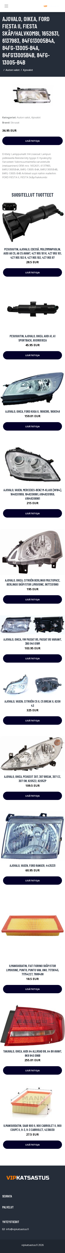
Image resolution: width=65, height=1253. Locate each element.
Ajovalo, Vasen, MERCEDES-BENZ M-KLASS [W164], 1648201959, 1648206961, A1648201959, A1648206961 (32, 494)
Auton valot (13, 70)
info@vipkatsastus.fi (17, 1229)
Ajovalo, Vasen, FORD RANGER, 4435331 (32, 865)
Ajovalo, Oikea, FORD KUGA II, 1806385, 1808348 (32, 411)
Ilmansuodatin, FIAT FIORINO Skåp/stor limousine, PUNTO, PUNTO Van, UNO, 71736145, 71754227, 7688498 (32, 970)
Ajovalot (28, 70)
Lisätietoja (32, 140)
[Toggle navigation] (6, 6)
